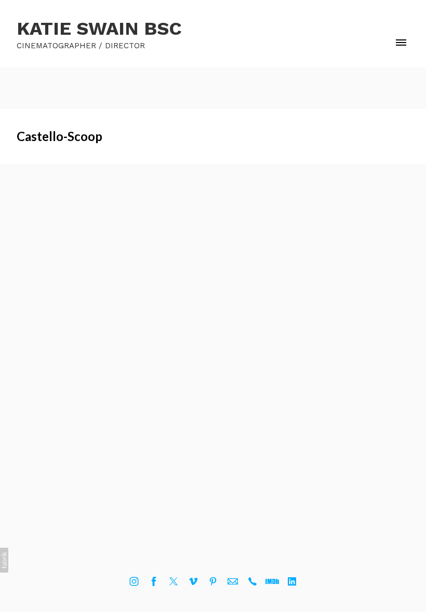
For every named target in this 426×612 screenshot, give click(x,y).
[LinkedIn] (292, 581)
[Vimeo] (193, 581)
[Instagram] (134, 581)
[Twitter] (173, 581)
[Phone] (252, 581)
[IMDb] (272, 581)
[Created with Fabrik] (4, 560)
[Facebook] (153, 581)
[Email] (232, 581)
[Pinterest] (213, 581)
